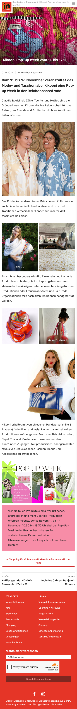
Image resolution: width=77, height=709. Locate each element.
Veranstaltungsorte (48, 619)
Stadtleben (12, 613)
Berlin (67, 700)
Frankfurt (22, 704)
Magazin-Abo (45, 613)
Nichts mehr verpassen (22, 651)
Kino (8, 607)
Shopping (31, 2)
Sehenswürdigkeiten (17, 631)
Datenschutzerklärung (50, 631)
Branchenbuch (14, 642)
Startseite (18, 2)
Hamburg (11, 704)
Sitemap (42, 625)
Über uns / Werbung (49, 607)
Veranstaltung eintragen (51, 602)
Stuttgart (38, 704)
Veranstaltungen (15, 602)
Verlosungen (12, 636)
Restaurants (12, 619)
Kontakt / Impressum (50, 636)
